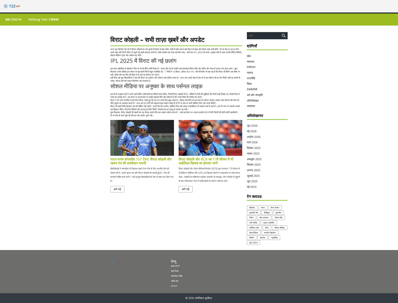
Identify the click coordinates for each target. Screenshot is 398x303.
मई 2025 (252, 187)
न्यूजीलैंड (274, 237)
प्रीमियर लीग (254, 227)
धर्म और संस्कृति (255, 95)
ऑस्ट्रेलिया (253, 232)
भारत (263, 207)
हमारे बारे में (175, 266)
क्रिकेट (252, 207)
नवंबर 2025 (253, 153)
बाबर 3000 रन (13, 19)
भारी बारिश (253, 222)
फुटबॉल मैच (253, 212)
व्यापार (250, 72)
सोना (267, 227)
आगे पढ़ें (117, 189)
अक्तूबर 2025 (254, 159)
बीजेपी (251, 237)
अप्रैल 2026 (253, 137)
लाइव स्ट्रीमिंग (268, 222)
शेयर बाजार (275, 207)
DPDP (174, 285)
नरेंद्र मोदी (278, 217)
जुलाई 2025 (253, 176)
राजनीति (251, 78)
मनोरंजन (251, 67)
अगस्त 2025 (253, 170)
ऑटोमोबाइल (253, 100)
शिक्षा (249, 84)
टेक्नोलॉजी (252, 89)
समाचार (250, 61)
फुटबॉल (278, 212)
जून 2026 (252, 125)
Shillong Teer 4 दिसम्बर (43, 19)
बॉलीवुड (267, 212)
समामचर (251, 106)
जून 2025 (252, 181)
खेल (249, 56)
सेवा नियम (175, 271)
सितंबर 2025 (254, 164)
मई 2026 (252, 131)
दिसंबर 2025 (253, 148)
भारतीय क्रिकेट (270, 232)
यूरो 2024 (253, 242)
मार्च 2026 (252, 142)
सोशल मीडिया (280, 227)
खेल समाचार (264, 217)
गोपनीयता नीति (176, 275)
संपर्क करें (174, 280)
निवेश (251, 217)
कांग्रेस (262, 237)
